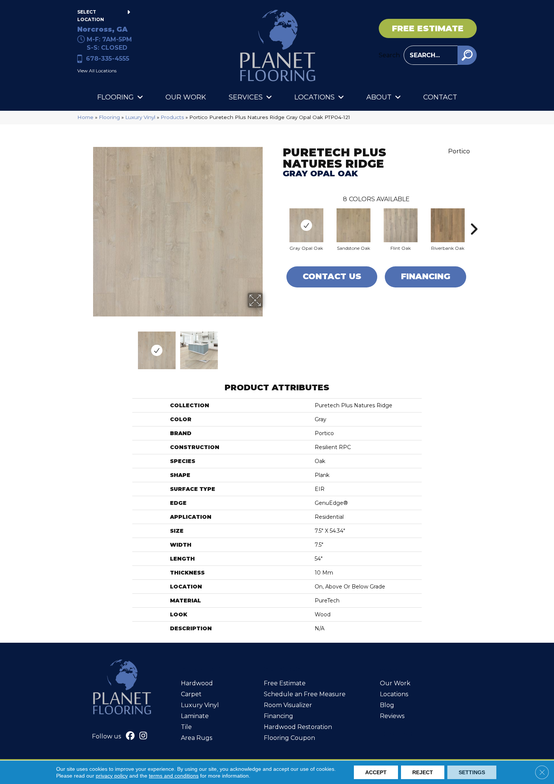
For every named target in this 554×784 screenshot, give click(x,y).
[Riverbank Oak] (448, 225)
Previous (88, 346)
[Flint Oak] (400, 225)
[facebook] (130, 736)
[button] (467, 55)
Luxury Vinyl (140, 117)
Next (267, 346)
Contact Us (332, 276)
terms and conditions (174, 776)
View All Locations (96, 70)
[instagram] (143, 736)
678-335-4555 (107, 58)
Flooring (109, 117)
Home (85, 117)
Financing (425, 276)
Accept (376, 772)
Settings (472, 772)
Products (172, 117)
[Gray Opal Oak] (306, 225)
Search (389, 55)
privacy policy (112, 776)
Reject (422, 772)
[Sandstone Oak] (353, 225)
